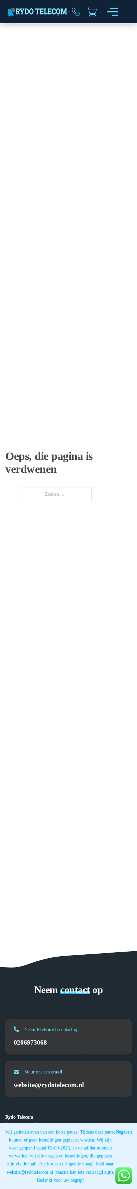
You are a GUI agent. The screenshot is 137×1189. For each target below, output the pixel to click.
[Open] (112, 12)
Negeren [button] (124, 1132)
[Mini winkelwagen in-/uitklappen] (92, 12)
